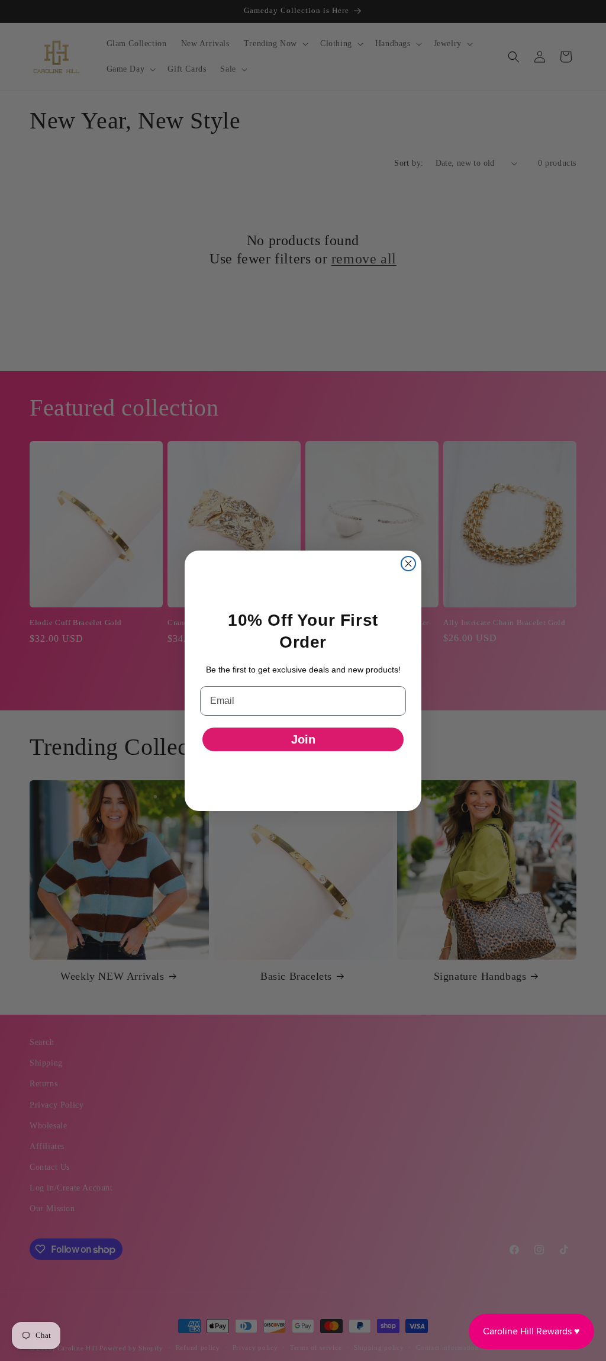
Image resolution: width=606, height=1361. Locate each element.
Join (303, 739)
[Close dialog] (408, 563)
